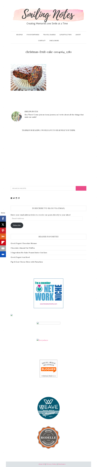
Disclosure (54, 40)
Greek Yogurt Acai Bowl (20, 257)
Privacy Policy (51, 464)
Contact (41, 40)
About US (42, 464)
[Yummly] (3, 236)
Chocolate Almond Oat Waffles (23, 248)
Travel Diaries (49, 34)
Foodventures (33, 34)
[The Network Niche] (48, 293)
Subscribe (17, 225)
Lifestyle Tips (65, 34)
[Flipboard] (3, 242)
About (78, 34)
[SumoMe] (3, 254)
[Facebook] (3, 219)
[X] (3, 225)
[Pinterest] (3, 231)
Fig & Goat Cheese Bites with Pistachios (27, 262)
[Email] (3, 248)
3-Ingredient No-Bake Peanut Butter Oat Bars (29, 253)
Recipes (19, 34)
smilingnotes (31, 111)
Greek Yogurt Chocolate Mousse (24, 243)
